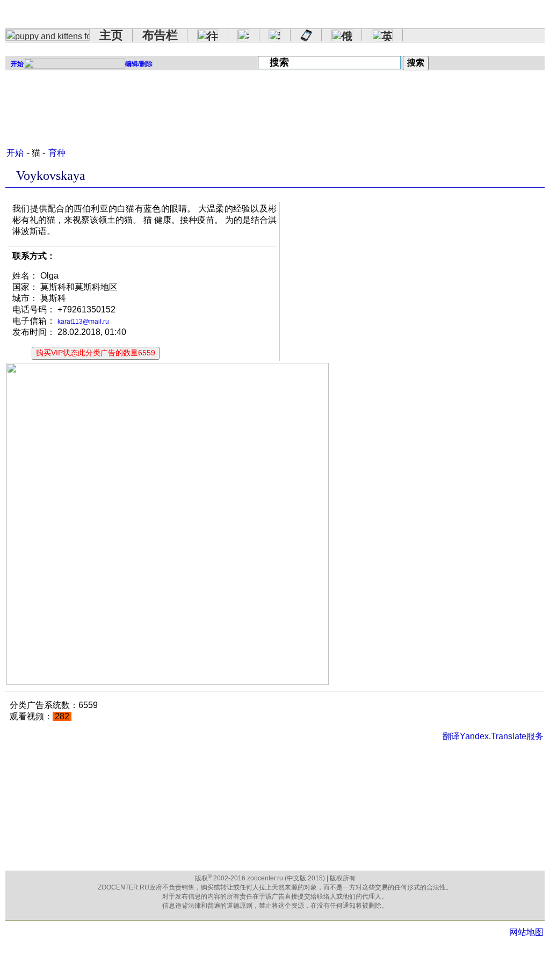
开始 (15, 152)
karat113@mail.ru (83, 321)
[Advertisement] (200, 104)
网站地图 (526, 932)
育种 (57, 152)
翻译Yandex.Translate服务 (493, 736)
